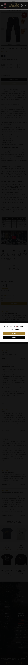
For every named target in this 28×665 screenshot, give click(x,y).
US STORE (17, 330)
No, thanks (14, 337)
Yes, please (14, 333)
